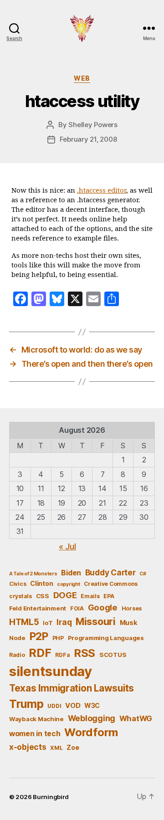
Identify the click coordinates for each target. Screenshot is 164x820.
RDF (40, 653)
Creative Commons (111, 583)
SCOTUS (112, 654)
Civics (17, 583)
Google (103, 607)
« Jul (67, 546)
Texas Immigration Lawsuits (71, 688)
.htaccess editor (101, 190)
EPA (108, 596)
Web (82, 78)
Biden (71, 573)
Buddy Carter (110, 572)
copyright (68, 584)
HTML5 (24, 622)
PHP (58, 638)
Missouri (96, 621)
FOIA (77, 608)
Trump (26, 704)
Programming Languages (106, 637)
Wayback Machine (36, 719)
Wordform (91, 732)
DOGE (65, 595)
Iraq (64, 622)
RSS (84, 653)
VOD (72, 706)
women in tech (35, 733)
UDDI (54, 705)
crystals (20, 596)
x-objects (27, 747)
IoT (47, 622)
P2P (39, 636)
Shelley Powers (92, 124)
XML (56, 747)
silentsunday (50, 671)
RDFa (62, 654)
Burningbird (51, 796)
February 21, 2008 (88, 139)
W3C (92, 705)
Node (17, 637)
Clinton (41, 583)
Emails (90, 596)
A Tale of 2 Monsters (33, 574)
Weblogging (91, 718)
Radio (17, 654)
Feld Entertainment (37, 608)
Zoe (73, 747)
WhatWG (135, 718)
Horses (132, 608)
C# (142, 574)
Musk (128, 622)
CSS (42, 596)
